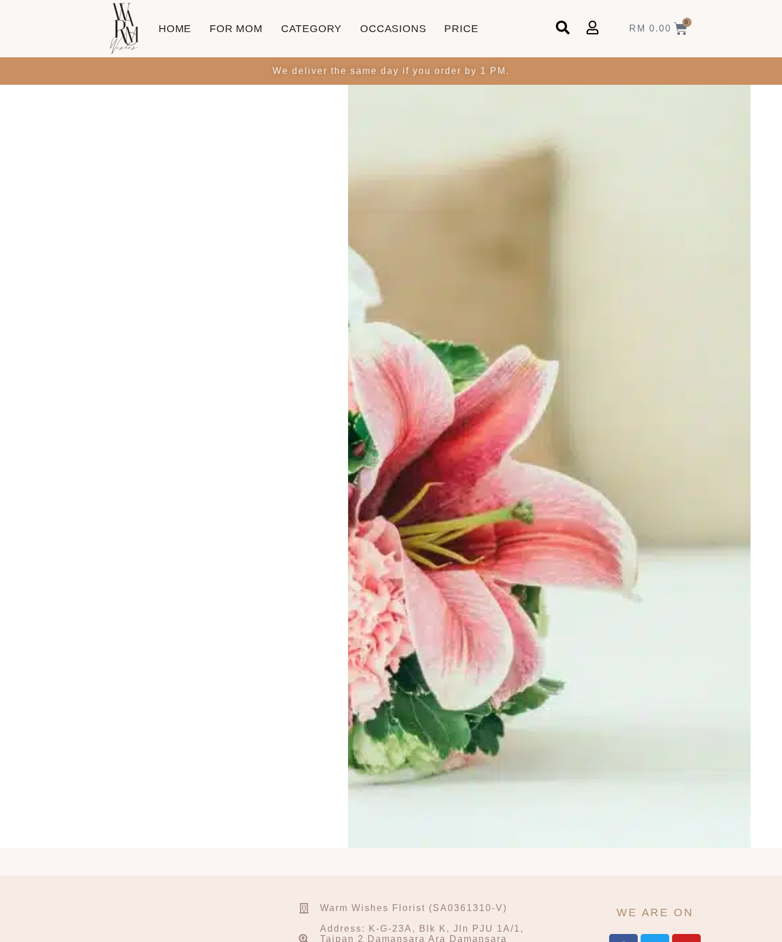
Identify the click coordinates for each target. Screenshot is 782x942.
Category (311, 28)
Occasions (393, 28)
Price (461, 28)
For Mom (236, 28)
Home (175, 28)
